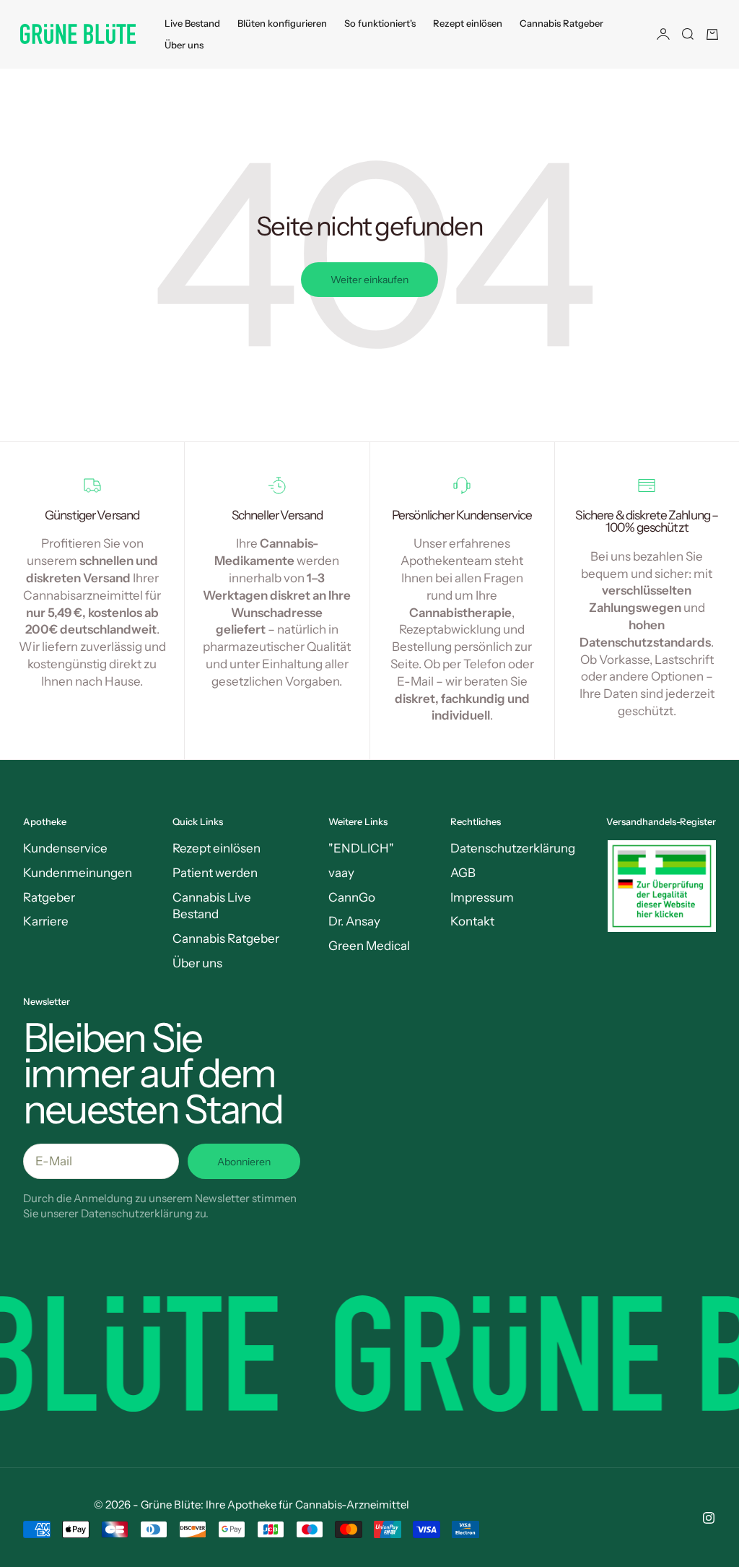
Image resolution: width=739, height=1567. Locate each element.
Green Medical (369, 945)
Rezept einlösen (467, 23)
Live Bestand (192, 23)
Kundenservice (65, 848)
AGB (463, 872)
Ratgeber (49, 897)
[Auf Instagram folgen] (708, 1518)
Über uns (184, 45)
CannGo (351, 897)
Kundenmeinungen (77, 872)
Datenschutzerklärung (512, 848)
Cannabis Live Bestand (211, 906)
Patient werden (215, 872)
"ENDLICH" (361, 848)
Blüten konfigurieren (282, 23)
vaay (341, 872)
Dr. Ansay (354, 921)
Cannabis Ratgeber (561, 23)
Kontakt (472, 921)
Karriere (46, 921)
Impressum (482, 897)
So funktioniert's (380, 23)
